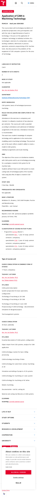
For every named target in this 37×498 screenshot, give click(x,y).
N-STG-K (14, 232)
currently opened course (16, 224)
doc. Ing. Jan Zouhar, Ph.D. (10, 90)
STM (16, 240)
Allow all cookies (18, 472)
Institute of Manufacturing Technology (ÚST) (16, 98)
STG (16, 246)
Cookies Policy (6, 490)
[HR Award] (4, 493)
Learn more (9, 467)
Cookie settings (18, 477)
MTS (16, 235)
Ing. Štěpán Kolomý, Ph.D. (9, 280)
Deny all (18, 482)
